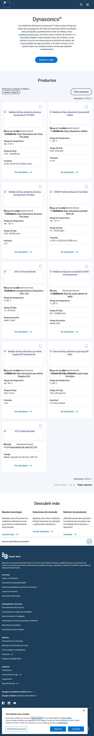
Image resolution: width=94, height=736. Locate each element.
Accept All (76, 729)
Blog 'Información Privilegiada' (13, 616)
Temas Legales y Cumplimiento (13, 650)
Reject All (58, 729)
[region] (45, 721)
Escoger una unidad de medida (14, 692)
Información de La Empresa (12, 641)
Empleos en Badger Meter (11, 659)
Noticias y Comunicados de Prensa (15, 645)
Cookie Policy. (63, 723)
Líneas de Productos (10, 592)
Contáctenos (7, 670)
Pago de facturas (8, 683)
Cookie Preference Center (16, 729)
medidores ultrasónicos (29, 34)
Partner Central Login (10, 675)
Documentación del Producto (13, 607)
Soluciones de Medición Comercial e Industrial (19, 587)
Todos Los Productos (10, 578)
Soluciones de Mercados (11, 596)
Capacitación (7, 679)
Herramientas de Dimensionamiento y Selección (20, 621)
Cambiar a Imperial (11, 92)
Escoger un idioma (9, 696)
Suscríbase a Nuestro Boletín (13, 629)
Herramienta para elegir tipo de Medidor (17, 612)
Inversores (6, 654)
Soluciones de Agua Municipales (14, 583)
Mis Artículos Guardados (11, 625)
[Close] (83, 710)
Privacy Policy (66, 718)
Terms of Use (36, 718)
